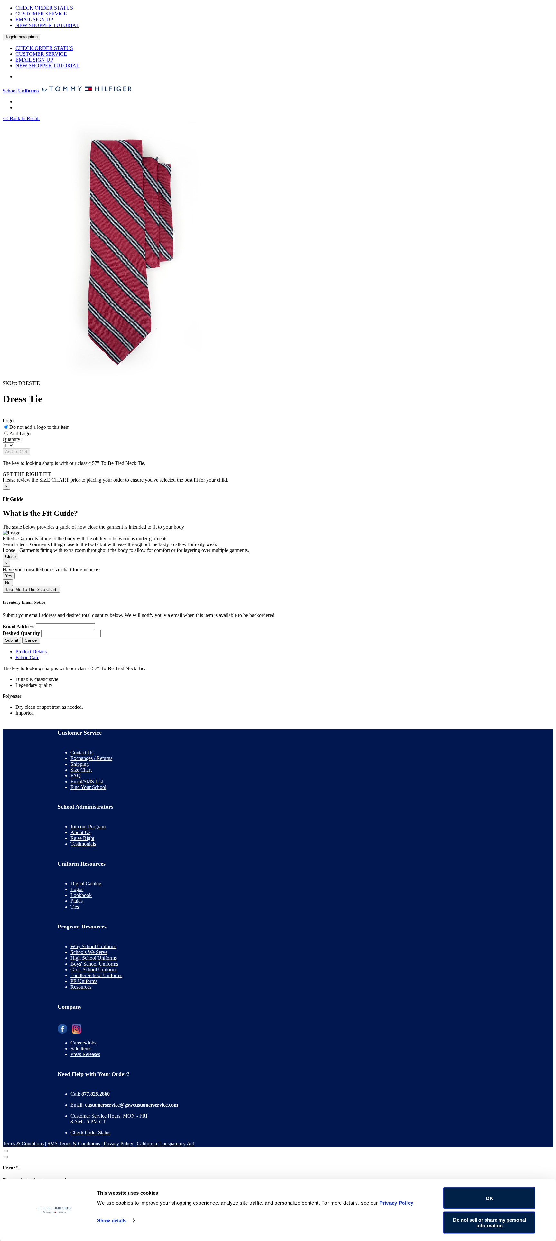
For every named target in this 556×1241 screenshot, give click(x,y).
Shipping (79, 764)
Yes (8, 575)
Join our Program (88, 826)
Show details (111, 1220)
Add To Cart (16, 451)
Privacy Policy (118, 1143)
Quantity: (12, 439)
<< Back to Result (21, 118)
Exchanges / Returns (91, 758)
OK (489, 1198)
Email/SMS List (86, 781)
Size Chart (81, 770)
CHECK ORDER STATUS (44, 8)
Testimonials (83, 844)
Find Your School (88, 787)
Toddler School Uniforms (96, 975)
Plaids (76, 901)
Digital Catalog (85, 883)
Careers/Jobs (83, 1042)
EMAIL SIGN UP (34, 19)
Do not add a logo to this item (39, 427)
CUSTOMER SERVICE (41, 13)
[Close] (5, 1151)
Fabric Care (27, 657)
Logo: (9, 420)
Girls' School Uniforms (93, 969)
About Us (80, 832)
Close (10, 556)
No (7, 582)
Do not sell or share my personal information (489, 1222)
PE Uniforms (83, 981)
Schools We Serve (88, 952)
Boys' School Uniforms (94, 964)
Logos (76, 889)
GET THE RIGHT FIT (27, 474)
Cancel (31, 640)
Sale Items (80, 1048)
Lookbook (81, 895)
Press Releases (85, 1054)
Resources (80, 987)
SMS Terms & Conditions (73, 1143)
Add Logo (20, 433)
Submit (11, 640)
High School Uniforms (93, 958)
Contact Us (81, 752)
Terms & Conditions (23, 1143)
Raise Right (82, 838)
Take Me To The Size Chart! (31, 589)
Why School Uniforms (93, 946)
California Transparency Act (165, 1143)
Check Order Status (90, 1132)
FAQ (75, 775)
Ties (74, 906)
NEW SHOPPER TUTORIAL (47, 25)
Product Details (31, 651)
